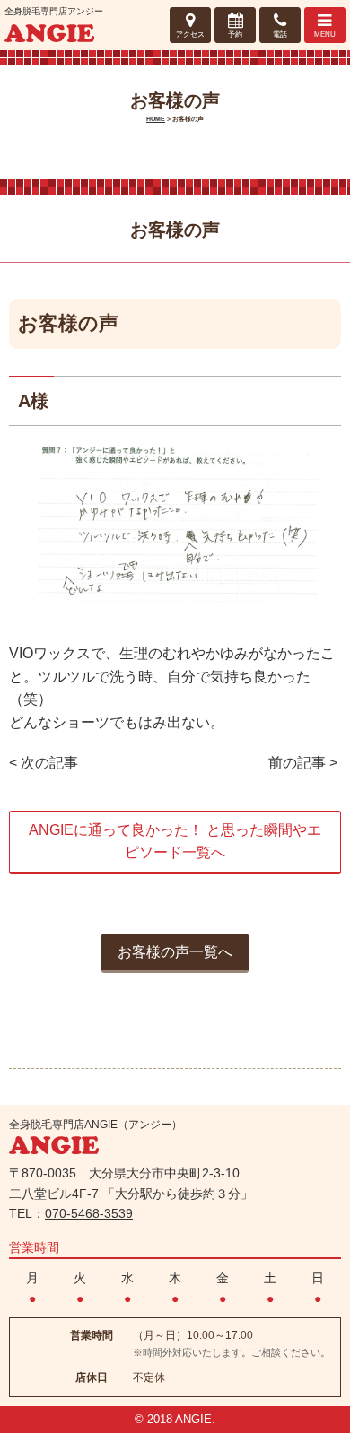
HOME (155, 119)
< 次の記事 (43, 762)
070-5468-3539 (89, 1213)
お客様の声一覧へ (175, 952)
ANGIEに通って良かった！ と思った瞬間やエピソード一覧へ (175, 841)
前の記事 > (302, 762)
